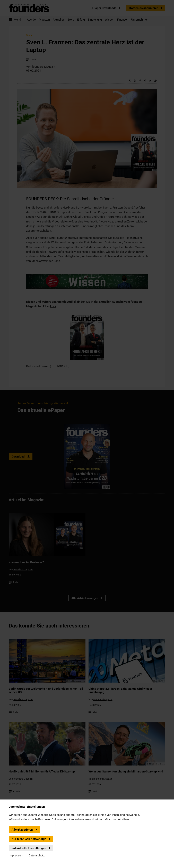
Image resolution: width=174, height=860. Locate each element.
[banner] (87, 430)
